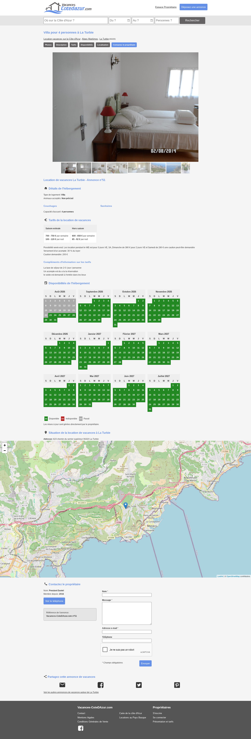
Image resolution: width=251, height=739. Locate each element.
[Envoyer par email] (62, 685)
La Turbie (104, 39)
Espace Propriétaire (166, 7)
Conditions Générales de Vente (93, 721)
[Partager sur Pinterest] (177, 685)
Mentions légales (86, 717)
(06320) (112, 39)
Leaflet (220, 576)
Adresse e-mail (110, 628)
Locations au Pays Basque (132, 717)
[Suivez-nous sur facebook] (80, 728)
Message (107, 600)
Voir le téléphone (54, 601)
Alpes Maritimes (90, 39)
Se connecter (159, 717)
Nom (105, 591)
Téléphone (107, 637)
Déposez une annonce (193, 7)
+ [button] (5, 445)
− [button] (5, 450)
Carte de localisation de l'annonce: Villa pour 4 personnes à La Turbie (125, 509)
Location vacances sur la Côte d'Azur (62, 39)
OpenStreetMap (233, 576)
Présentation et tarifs (163, 721)
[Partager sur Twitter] (139, 685)
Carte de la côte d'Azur (130, 713)
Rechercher (192, 20)
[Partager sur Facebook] (101, 685)
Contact (81, 713)
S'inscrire (157, 713)
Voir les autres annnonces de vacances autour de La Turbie (71, 692)
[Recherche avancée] (206, 20)
